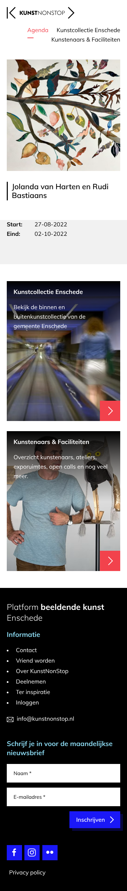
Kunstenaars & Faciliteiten (85, 39)
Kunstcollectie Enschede (88, 30)
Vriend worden (35, 660)
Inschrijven (90, 819)
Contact (26, 650)
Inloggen (27, 702)
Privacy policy (27, 872)
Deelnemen (31, 681)
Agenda (37, 30)
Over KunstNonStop (42, 671)
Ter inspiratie (33, 692)
